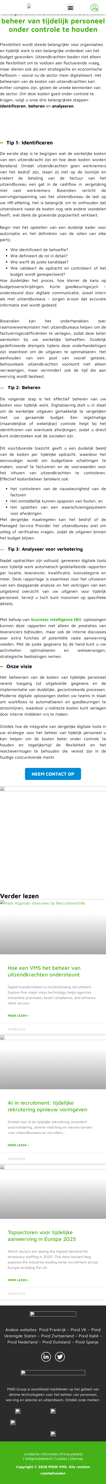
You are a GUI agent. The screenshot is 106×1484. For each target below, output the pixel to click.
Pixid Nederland (22, 1342)
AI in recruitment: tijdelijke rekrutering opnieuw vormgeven (47, 1106)
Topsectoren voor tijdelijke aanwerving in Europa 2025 (42, 1235)
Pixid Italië (89, 1335)
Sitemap (76, 1458)
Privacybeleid (71, 1454)
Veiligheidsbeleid (38, 1458)
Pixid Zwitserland (57, 1335)
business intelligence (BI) (56, 619)
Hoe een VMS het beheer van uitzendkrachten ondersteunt (44, 971)
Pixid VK (78, 1329)
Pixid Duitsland (56, 1342)
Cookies (60, 1458)
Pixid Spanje (87, 1342)
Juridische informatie (40, 1454)
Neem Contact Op (53, 774)
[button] (70, 7)
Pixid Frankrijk (52, 1329)
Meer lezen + (18, 1015)
